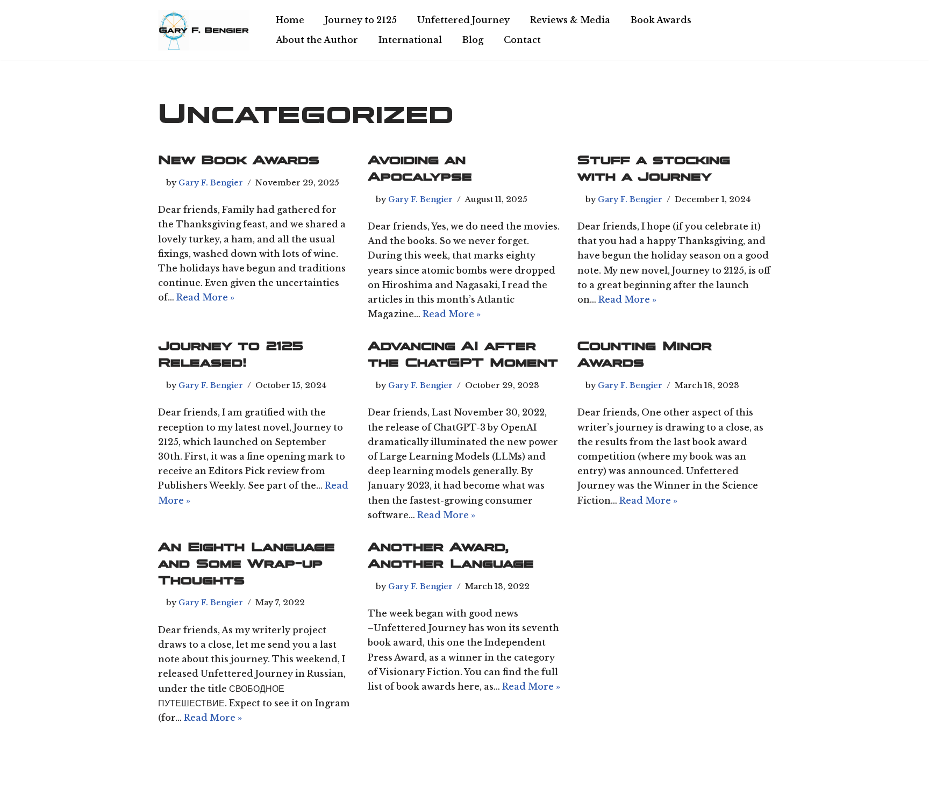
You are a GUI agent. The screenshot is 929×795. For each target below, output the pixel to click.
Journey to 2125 (361, 20)
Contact (522, 39)
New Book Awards (238, 159)
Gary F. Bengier (210, 183)
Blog (472, 39)
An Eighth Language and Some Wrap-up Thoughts (246, 563)
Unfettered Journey (463, 20)
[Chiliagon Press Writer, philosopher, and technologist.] (203, 30)
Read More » (205, 297)
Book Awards (661, 20)
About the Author (317, 39)
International (410, 39)
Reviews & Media (570, 20)
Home (290, 20)
